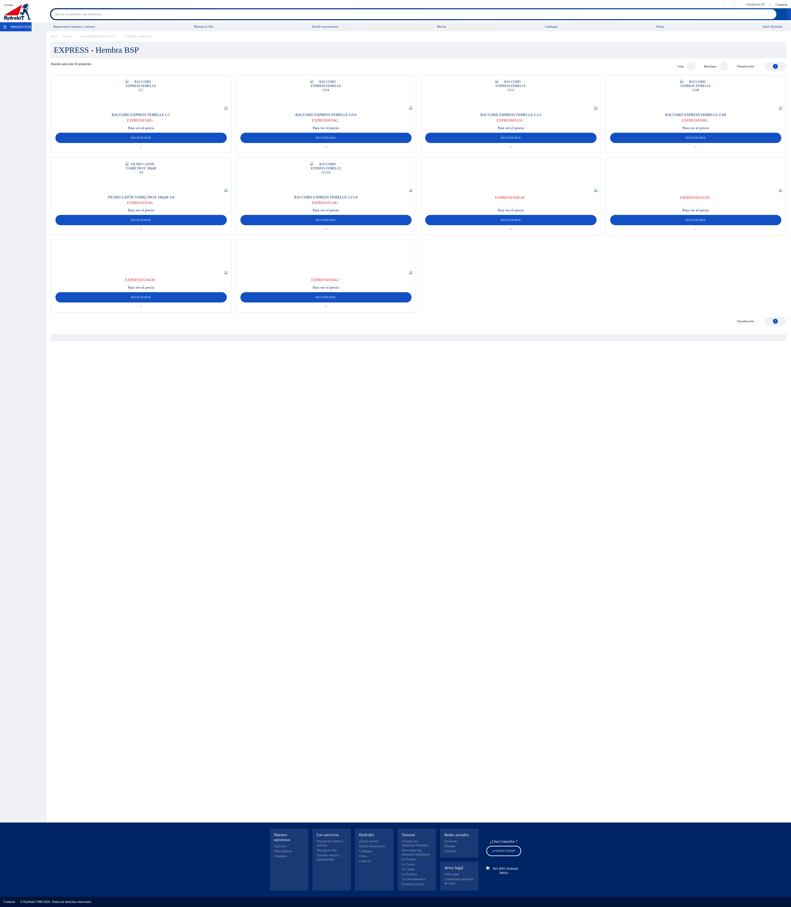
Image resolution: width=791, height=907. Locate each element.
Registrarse (141, 137)
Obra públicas (283, 851)
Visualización (745, 66)
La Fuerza (408, 864)
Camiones (280, 856)
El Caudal (408, 869)
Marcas (441, 26)
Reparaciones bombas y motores (74, 26)
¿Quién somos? (369, 841)
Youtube (449, 846)
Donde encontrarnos (325, 26)
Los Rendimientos (413, 879)
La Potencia (409, 874)
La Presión (409, 859)
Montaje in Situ (203, 26)
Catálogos (551, 26)
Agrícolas (280, 846)
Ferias (660, 26)
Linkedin (450, 851)
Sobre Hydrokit (772, 26)
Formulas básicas (413, 884)
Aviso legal (451, 874)
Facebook (450, 841)
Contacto (781, 4)
